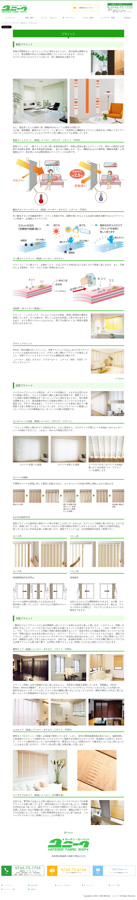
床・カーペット (68, 18)
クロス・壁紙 (88, 18)
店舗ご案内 (29, 18)
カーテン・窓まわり (49, 18)
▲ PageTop (119, 378)
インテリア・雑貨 (108, 18)
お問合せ (127, 18)
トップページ (10, 18)
